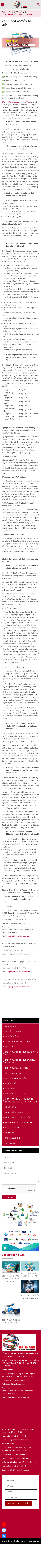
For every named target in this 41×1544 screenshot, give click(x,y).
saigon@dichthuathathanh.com (18, 971)
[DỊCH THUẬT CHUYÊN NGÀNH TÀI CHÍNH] (30, 1286)
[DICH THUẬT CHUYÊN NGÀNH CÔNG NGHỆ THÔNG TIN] (11, 1267)
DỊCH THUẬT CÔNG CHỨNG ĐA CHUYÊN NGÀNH (21, 1053)
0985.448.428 (24, 1380)
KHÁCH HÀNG (10, 1107)
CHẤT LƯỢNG (10, 1026)
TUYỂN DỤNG (10, 1143)
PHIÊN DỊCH (10, 1133)
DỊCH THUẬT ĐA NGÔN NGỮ (16, 1068)
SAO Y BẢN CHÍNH (12, 1138)
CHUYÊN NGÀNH (12, 1036)
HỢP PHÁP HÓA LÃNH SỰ (15, 1094)
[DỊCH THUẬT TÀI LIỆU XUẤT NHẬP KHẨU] (11, 1309)
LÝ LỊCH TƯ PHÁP (12, 1127)
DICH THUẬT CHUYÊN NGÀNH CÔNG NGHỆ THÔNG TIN (11, 1279)
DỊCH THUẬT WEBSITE (14, 1073)
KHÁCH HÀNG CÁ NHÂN (14, 1112)
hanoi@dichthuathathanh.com (18, 936)
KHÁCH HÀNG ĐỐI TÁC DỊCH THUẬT (20, 1122)
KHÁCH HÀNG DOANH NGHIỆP (17, 1117)
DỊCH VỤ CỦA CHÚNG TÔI (15, 1078)
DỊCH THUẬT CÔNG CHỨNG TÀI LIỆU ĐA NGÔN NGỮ (21, 1061)
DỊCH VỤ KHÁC (11, 1083)
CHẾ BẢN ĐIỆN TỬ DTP (14, 1031)
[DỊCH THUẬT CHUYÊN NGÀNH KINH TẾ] (30, 1266)
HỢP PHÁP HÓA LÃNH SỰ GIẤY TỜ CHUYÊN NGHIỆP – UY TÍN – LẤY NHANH (21, 1100)
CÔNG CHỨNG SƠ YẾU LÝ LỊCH (17, 1041)
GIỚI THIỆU (10, 1088)
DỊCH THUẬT (10, 1047)
